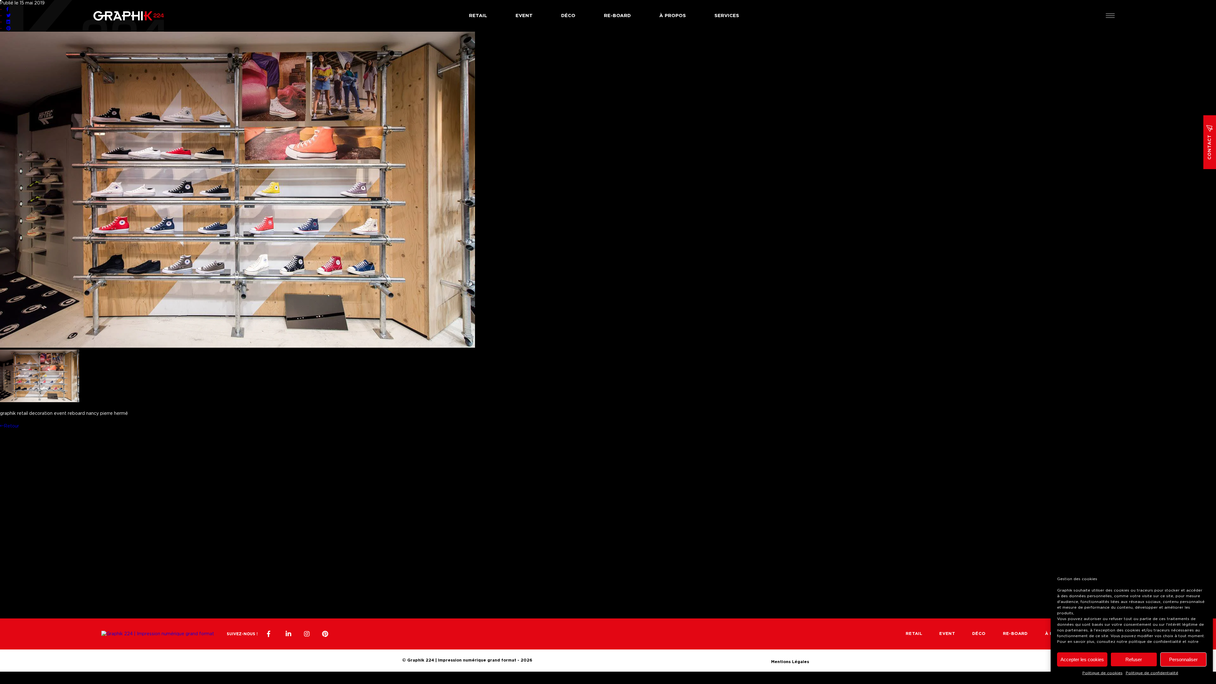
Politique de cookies (1102, 673)
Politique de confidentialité (1152, 673)
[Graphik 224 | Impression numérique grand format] (157, 634)
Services (726, 15)
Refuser (1133, 659)
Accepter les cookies (1082, 659)
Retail (478, 15)
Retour (11, 426)
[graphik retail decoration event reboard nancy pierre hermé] (237, 346)
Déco (568, 15)
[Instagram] (306, 634)
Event (524, 15)
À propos (672, 15)
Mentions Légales (790, 661)
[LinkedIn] (288, 634)
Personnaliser (1183, 659)
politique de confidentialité (1155, 641)
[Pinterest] (325, 634)
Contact (1209, 147)
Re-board (617, 15)
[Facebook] (270, 634)
